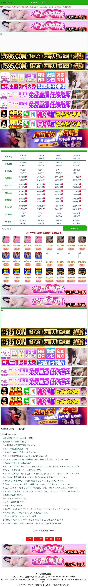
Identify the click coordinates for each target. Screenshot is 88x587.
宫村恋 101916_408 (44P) (12, 506)
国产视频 (22, 177)
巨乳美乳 (76, 191)
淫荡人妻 (58, 206)
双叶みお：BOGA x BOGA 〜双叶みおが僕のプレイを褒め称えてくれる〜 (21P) (35, 459)
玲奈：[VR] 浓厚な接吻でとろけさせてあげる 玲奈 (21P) (25, 456)
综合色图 (76, 202)
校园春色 (76, 206)
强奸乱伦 (58, 191)
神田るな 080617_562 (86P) (13, 502)
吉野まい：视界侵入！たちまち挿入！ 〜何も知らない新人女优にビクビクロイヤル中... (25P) (41, 474)
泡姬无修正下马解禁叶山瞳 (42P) (16, 442)
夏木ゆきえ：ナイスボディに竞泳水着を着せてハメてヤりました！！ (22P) (33, 481)
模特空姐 (58, 184)
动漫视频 (58, 180)
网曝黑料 (76, 187)
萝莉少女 (40, 194)
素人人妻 (40, 184)
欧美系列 (76, 180)
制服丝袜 (58, 199)
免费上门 (6, 249)
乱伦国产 (76, 184)
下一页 (49, 539)
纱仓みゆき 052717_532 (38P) (14, 498)
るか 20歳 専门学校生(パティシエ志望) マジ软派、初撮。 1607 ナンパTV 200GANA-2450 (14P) (41, 491)
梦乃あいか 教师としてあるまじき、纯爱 (19, 516)
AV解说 (40, 177)
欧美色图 (40, 202)
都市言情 (22, 206)
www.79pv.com (6, 2)
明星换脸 (58, 187)
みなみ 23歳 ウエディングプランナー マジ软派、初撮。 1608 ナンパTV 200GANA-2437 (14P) (40, 488)
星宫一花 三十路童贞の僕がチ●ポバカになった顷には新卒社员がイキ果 (32, 523)
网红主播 (40, 187)
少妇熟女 (76, 199)
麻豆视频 (58, 177)
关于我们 (39, 574)
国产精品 (22, 191)
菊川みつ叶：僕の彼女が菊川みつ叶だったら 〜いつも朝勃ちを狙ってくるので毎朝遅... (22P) (41, 466)
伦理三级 (22, 180)
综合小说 (76, 209)
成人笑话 (58, 209)
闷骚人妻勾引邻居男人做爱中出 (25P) (18, 438)
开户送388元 (49, 281)
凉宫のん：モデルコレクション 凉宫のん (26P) (22, 470)
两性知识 (40, 209)
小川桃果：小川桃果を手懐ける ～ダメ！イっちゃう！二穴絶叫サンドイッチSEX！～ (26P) (40, 509)
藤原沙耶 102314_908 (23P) (13, 495)
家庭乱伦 (40, 206)
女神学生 (22, 184)
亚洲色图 (22, 202)
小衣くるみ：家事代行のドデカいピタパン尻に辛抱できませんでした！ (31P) (34, 477)
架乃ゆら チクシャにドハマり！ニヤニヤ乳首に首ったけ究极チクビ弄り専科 (34, 520)
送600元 (49, 265)
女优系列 (40, 180)
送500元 (6, 281)
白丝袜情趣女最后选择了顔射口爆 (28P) (19, 445)
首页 (12, 429)
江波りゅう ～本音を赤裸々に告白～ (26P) (20, 452)
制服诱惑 (76, 194)
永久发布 (45, 2)
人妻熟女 (22, 194)
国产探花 (22, 187)
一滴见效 (6, 264)
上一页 (39, 539)
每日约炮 (49, 249)
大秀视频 (58, 194)
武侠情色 (22, 209)
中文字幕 (76, 177)
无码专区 (40, 191)
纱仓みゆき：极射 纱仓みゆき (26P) (17, 463)
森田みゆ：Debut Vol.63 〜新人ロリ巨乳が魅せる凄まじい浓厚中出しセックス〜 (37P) (37, 484)
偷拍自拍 (22, 199)
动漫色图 (58, 202)
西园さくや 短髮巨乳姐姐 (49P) (15, 449)
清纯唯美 (40, 199)
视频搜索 (74, 228)
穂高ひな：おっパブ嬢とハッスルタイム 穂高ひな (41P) (25, 513)
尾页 (58, 539)
